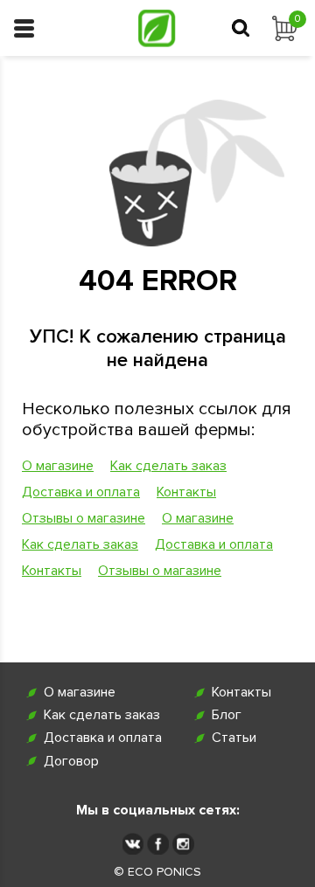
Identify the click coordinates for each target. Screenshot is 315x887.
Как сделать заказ (168, 466)
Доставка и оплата (81, 492)
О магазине (58, 466)
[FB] (158, 844)
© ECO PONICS (157, 872)
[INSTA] (183, 844)
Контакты (186, 492)
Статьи (234, 738)
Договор (71, 761)
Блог (227, 715)
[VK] (133, 844)
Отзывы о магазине (83, 518)
